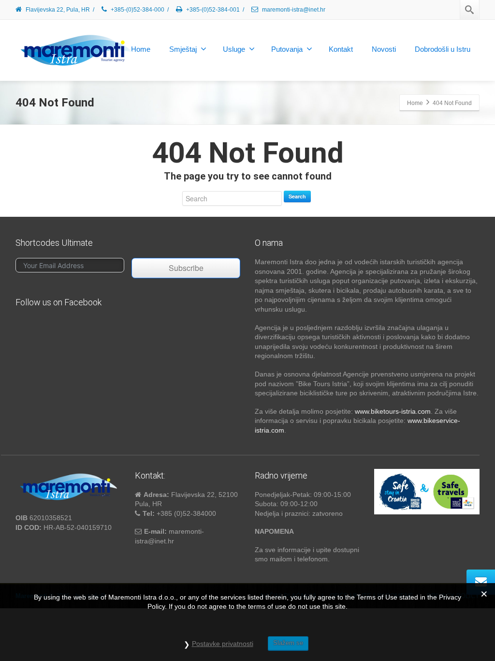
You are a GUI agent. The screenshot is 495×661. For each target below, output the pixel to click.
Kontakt (341, 49)
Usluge (234, 49)
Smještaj (183, 49)
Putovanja (287, 49)
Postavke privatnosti (222, 643)
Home (140, 49)
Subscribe (186, 267)
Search (297, 196)
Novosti (384, 49)
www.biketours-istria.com (393, 411)
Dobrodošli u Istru (442, 49)
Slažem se (288, 642)
